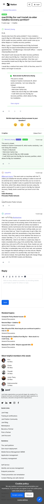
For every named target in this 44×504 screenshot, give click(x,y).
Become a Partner (7, 429)
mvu (8, 359)
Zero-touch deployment (9, 448)
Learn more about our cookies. (22, 490)
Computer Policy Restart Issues (13, 316)
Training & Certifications (9, 416)
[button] (4, 5)
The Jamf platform (7, 445)
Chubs (9, 365)
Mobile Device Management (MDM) (13, 452)
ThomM (9, 371)
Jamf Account (6, 435)
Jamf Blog (4, 422)
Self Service (5, 465)
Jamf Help (4, 412)
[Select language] (29, 4)
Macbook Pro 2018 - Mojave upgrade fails (16, 344)
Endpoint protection (8, 471)
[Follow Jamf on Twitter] (2, 403)
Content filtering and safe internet (12, 478)
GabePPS (8, 172)
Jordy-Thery (11, 377)
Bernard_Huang (10, 29)
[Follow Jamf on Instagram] (14, 403)
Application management (9, 455)
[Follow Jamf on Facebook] (18, 403)
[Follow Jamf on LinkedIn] (6, 403)
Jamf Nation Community (9, 419)
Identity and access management (12, 468)
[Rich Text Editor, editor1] (22, 289)
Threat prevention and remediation (13, 474)
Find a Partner (6, 432)
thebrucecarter (12, 383)
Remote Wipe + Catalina (10, 322)
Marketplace (5, 426)
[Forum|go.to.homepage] (12, 4)
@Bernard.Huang (7, 176)
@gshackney (17, 217)
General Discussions (9, 10)
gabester (8, 213)
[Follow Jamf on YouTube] (10, 403)
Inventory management (9, 458)
